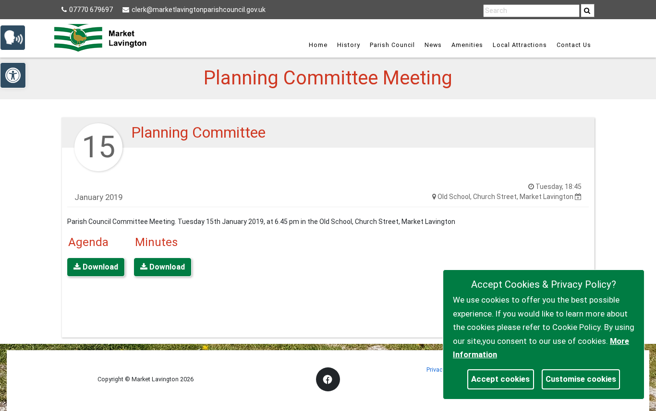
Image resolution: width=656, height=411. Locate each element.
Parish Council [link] (392, 44)
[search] (588, 10)
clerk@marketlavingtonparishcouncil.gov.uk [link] (199, 9)
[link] (587, 10)
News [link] (433, 44)
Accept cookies (500, 379)
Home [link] (318, 44)
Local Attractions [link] (520, 44)
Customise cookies (581, 379)
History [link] (348, 44)
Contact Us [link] (574, 44)
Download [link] (99, 266)
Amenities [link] (467, 44)
